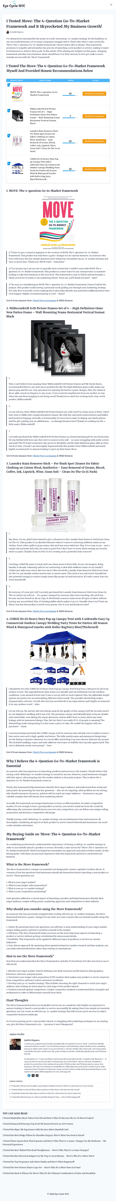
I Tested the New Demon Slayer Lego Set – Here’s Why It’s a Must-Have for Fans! (41, 1167)
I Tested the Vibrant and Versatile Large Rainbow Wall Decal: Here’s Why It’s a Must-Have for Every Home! (52, 1086)
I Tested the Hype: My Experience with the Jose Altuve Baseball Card (35, 1129)
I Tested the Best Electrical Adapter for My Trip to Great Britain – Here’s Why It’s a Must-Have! (48, 1156)
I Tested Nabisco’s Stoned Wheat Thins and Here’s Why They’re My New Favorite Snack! (45, 1090)
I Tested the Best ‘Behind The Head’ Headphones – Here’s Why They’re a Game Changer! (46, 1150)
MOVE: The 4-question (25, 191)
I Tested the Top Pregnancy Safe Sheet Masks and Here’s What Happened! (38, 1162)
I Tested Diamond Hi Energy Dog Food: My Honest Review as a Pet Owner (38, 1124)
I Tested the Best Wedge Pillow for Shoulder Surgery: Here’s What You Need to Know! (43, 1135)
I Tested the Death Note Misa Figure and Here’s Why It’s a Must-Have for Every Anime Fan (46, 1093)
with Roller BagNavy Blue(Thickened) (71, 627)
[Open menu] (111, 4)
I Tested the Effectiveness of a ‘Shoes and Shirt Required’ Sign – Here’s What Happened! (45, 1097)
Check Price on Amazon (94, 94)
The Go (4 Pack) (86, 471)
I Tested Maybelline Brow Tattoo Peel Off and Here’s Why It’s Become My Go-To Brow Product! (48, 1118)
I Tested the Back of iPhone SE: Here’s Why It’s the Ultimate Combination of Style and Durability (49, 1173)
